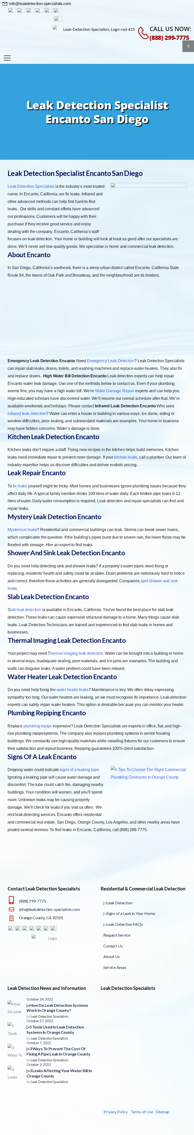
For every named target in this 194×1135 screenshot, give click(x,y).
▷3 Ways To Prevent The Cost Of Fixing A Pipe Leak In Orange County (58, 1051)
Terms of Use (142, 1111)
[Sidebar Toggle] (188, 46)
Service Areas (114, 967)
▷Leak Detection (117, 902)
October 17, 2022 (40, 1021)
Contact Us (113, 945)
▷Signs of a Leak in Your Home (129, 913)
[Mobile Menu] (7, 58)
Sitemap (162, 1111)
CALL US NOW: (170, 28)
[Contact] (141, 33)
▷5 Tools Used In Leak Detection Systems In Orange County (55, 1029)
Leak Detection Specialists (49, 1016)
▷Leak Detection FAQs (123, 924)
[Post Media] (15, 1007)
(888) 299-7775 (169, 38)
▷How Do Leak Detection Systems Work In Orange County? (57, 1008)
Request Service (116, 935)
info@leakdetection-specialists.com (49, 909)
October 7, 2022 (39, 1043)
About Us (111, 956)
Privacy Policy (116, 1111)
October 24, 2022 (40, 999)
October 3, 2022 (39, 1065)
